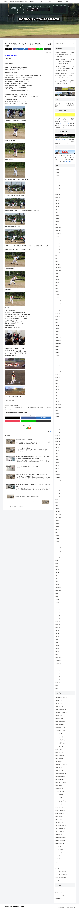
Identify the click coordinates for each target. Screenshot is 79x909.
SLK (57, 155)
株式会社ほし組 (67, 161)
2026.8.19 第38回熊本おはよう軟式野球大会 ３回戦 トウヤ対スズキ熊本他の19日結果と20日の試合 (64, 82)
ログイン (57, 889)
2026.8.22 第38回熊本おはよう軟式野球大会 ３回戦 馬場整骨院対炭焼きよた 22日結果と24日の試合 (64, 61)
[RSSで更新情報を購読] (29, 428)
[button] (47, 49)
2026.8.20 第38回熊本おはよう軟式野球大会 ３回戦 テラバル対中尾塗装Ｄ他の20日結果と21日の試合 (64, 75)
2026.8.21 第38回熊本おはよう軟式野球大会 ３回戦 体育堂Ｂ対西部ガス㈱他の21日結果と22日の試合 (64, 68)
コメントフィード (59, 895)
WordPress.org (58, 898)
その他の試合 (15, 412)
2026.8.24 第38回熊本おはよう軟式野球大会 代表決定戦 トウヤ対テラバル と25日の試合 (64, 54)
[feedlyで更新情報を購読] (27, 428)
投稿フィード (58, 892)
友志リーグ (20, 412)
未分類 (25, 412)
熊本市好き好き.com (61, 139)
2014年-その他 (8, 412)
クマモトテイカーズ (64, 123)
